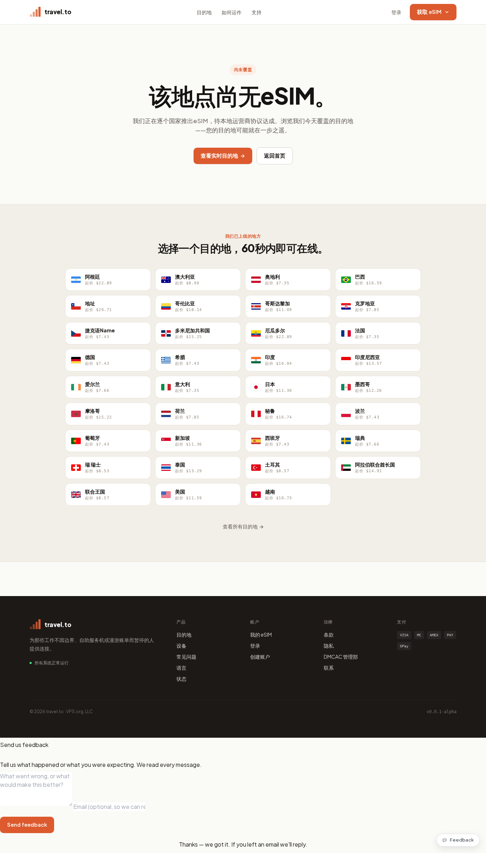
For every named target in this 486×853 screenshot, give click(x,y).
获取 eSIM (429, 12)
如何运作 (232, 12)
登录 (396, 12)
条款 (329, 634)
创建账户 (260, 656)
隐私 (329, 645)
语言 (181, 667)
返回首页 (274, 155)
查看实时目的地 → (223, 155)
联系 (329, 667)
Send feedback (27, 824)
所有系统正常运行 (52, 662)
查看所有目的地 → (243, 526)
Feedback (462, 840)
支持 (257, 12)
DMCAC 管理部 (341, 656)
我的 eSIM (261, 634)
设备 (181, 645)
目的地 (204, 12)
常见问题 (186, 656)
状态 (181, 678)
